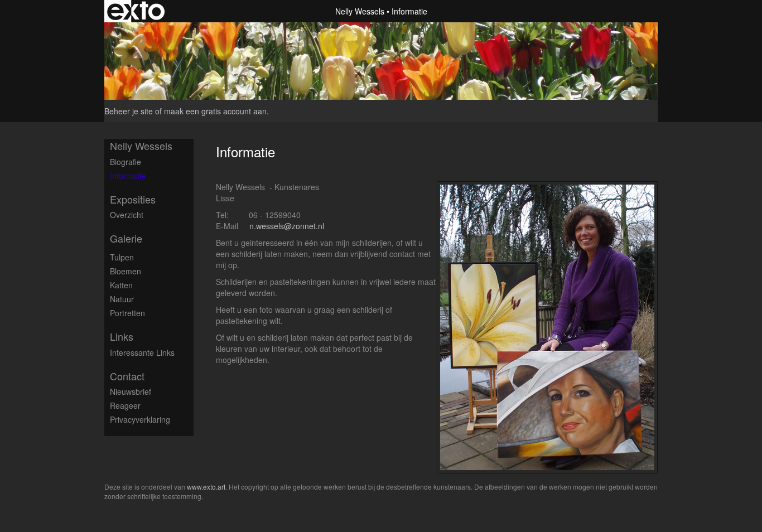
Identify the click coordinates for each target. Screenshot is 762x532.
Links (121, 337)
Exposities (133, 199)
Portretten (127, 312)
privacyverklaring (140, 419)
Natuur (122, 298)
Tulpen (122, 257)
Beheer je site (128, 111)
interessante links (142, 352)
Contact (127, 376)
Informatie (128, 175)
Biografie (125, 161)
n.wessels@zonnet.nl (286, 225)
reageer (125, 405)
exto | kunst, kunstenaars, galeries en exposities (135, 11)
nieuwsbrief (130, 391)
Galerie (126, 238)
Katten (121, 285)
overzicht (126, 214)
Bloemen (125, 271)
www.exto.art (206, 486)
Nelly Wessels (359, 11)
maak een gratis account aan (215, 111)
